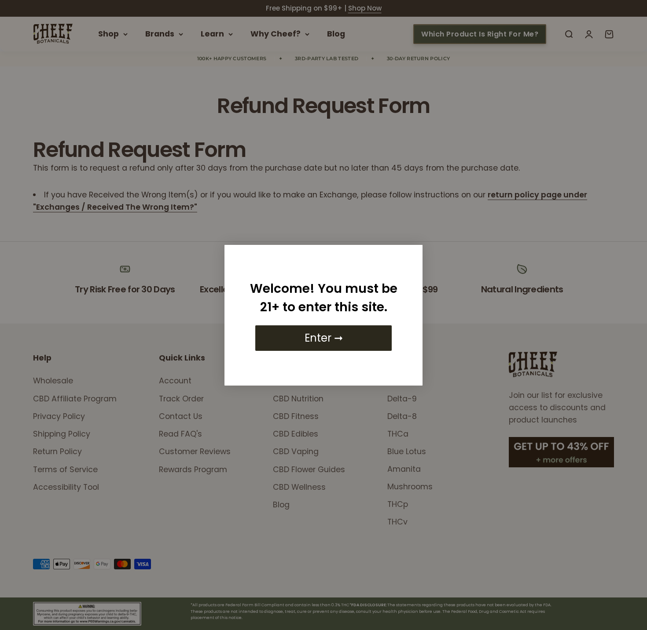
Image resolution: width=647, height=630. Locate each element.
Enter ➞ (324, 338)
